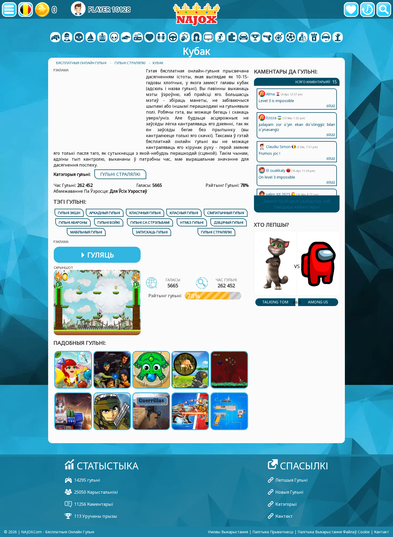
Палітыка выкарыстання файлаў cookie (334, 531)
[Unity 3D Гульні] (326, 37)
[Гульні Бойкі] (185, 37)
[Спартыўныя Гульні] (290, 37)
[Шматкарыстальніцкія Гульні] (208, 37)
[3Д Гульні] (67, 37)
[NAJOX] (196, 14)
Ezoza (272, 117)
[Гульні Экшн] (79, 37)
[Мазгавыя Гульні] (114, 37)
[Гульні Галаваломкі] (232, 37)
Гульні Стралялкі (120, 174)
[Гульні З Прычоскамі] (196, 37)
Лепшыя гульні (291, 480)
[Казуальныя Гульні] (138, 37)
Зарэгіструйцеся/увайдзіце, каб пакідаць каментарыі (296, 204)
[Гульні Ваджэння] (173, 37)
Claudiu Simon (279, 146)
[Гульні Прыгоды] (91, 37)
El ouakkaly (276, 170)
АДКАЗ (330, 182)
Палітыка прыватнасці (272, 531)
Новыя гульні (289, 492)
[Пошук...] (383, 9)
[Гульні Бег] (255, 37)
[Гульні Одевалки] (161, 37)
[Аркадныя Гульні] (102, 37)
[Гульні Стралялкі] (267, 37)
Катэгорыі (286, 504)
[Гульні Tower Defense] (314, 37)
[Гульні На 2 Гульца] (55, 37)
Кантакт (284, 516)
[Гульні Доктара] (149, 37)
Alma (271, 93)
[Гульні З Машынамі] (126, 37)
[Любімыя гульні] (351, 9)
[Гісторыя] (367, 9)
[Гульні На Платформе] (220, 37)
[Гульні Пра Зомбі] (338, 37)
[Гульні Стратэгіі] (302, 37)
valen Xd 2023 (278, 194)
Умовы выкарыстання (228, 531)
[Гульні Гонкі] (243, 37)
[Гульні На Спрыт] (279, 37)
